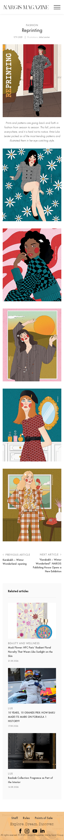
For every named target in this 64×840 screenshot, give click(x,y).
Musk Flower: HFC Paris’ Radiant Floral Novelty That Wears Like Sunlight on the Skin (30, 652)
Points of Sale (44, 818)
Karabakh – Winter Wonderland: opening (14, 562)
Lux (10, 708)
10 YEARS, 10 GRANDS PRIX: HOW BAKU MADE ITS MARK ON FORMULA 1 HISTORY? (31, 717)
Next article (49, 554)
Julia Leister (44, 37)
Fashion (32, 25)
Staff (14, 818)
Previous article (17, 555)
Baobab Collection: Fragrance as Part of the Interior (30, 780)
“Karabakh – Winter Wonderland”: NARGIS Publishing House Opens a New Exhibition (47, 565)
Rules (26, 818)
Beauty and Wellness (24, 643)
